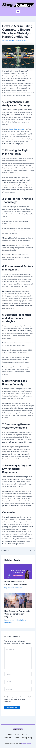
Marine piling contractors (16, 129)
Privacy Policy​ (27, 738)
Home (10, 734)
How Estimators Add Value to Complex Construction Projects (17, 614)
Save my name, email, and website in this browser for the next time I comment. (18, 699)
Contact (25, 734)
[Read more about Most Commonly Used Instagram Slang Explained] (18, 571)
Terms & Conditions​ (11, 738)
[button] (18, 11)
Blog (5, 588)
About (17, 734)
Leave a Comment (9, 620)
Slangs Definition (26, 743)
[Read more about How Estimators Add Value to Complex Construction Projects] (18, 600)
